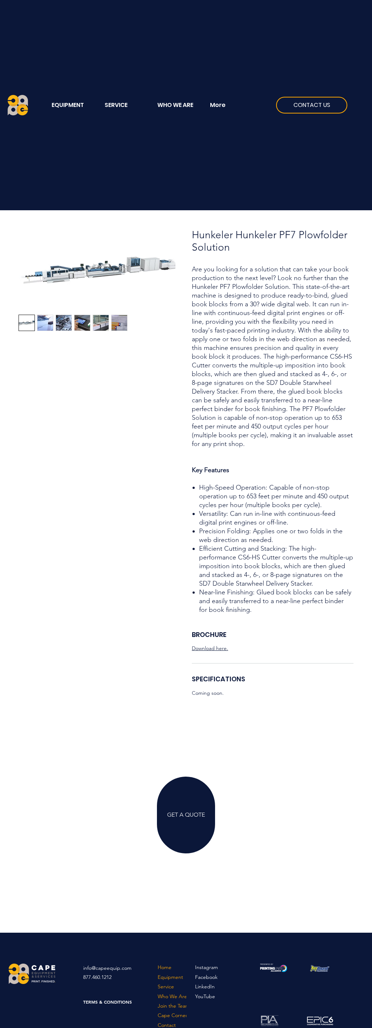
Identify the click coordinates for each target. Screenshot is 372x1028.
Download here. (210, 648)
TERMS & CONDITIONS (107, 1002)
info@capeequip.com (107, 968)
